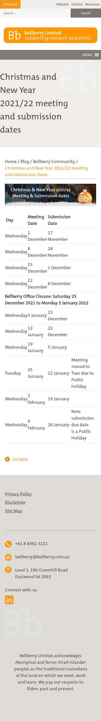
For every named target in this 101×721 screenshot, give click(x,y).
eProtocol (10, 4)
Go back (20, 459)
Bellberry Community (54, 161)
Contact (77, 4)
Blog (25, 161)
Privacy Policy (18, 494)
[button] (87, 55)
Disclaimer (15, 502)
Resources (92, 4)
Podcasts (62, 4)
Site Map (13, 511)
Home (11, 161)
